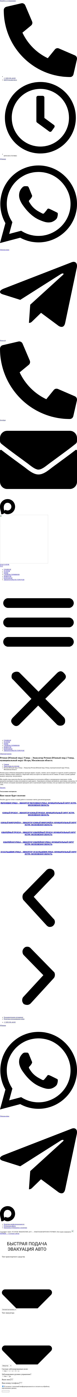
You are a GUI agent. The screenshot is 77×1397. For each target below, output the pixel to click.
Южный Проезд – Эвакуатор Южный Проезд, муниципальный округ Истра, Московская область (38, 814)
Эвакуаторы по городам (11, 766)
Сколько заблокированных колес (15, 1369)
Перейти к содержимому (8, 1)
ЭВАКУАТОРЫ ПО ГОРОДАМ (14, 579)
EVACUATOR (4, 564)
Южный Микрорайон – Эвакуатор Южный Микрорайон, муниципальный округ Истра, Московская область (38, 824)
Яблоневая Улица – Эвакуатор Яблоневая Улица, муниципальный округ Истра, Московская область (38, 804)
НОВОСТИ (7, 576)
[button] (38, 660)
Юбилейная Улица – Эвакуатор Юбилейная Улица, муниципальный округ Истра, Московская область (38, 843)
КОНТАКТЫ (8, 578)
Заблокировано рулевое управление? (16, 1374)
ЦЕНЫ (6, 573)
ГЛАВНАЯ (7, 569)
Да (10, 1376)
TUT (1, 566)
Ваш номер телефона (10, 1383)
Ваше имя (6, 1379)
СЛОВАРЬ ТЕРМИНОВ (12, 574)
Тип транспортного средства (13, 1257)
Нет (5, 1371)
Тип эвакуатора (8, 1313)
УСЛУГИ (7, 571)
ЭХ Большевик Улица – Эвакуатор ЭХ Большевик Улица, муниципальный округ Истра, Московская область (38, 853)
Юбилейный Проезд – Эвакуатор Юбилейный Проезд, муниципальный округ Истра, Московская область (38, 833)
